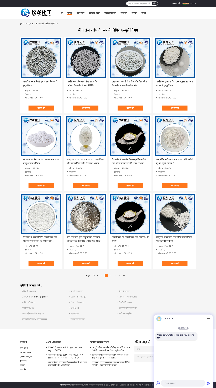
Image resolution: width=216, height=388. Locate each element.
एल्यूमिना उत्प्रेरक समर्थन (128, 308)
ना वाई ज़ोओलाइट (77, 291)
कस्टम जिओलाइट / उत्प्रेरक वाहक (34, 319)
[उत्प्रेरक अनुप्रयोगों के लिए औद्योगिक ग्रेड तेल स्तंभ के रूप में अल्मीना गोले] (130, 58)
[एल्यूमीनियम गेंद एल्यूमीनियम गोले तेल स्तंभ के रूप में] (130, 214)
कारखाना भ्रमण (94, 13)
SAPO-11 (75, 308)
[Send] (208, 383)
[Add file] (158, 383)
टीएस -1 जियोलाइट (78, 302)
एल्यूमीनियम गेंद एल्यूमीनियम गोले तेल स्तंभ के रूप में (130, 239)
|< (97, 276)
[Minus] (208, 318)
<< (102, 276)
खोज (154, 3)
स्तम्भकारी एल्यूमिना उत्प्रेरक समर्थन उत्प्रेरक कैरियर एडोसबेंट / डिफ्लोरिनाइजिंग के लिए (111, 363)
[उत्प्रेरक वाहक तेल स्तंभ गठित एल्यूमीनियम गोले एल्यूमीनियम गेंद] (175, 214)
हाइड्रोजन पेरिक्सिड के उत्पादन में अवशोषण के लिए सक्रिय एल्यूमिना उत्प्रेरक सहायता (110, 356)
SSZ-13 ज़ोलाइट (125, 302)
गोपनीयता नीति (65, 385)
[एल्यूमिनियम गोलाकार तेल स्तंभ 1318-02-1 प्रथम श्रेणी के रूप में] (175, 136)
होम (21, 23)
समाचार (134, 13)
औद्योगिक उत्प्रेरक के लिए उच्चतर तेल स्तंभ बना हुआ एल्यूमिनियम (41, 161)
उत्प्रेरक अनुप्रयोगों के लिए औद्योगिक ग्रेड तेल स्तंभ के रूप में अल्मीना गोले (129, 83)
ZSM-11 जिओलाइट (78, 297)
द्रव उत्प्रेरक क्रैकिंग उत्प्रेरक (33, 313)
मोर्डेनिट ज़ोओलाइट (29, 302)
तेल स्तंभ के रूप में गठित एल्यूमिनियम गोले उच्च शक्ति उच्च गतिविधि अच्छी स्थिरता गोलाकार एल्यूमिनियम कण (129, 161)
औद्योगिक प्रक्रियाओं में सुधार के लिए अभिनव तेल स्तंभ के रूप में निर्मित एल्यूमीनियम (82, 83)
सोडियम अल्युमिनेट (126, 313)
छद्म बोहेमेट (75, 313)
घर (62, 13)
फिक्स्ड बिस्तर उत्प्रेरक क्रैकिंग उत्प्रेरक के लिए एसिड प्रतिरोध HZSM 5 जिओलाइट (67, 363)
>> (124, 276)
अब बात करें (176, 3)
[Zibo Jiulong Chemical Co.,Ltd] (36, 13)
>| (128, 276)
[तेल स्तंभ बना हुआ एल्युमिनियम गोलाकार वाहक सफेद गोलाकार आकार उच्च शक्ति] (86, 214)
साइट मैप (23, 369)
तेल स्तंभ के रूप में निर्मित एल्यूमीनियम (35, 297)
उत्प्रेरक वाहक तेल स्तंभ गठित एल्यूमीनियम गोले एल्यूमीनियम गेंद (174, 239)
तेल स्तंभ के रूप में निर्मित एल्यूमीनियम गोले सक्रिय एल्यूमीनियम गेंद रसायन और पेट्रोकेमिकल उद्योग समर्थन (40, 239)
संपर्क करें (124, 13)
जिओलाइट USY (28, 308)
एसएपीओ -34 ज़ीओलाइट (128, 297)
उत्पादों (69, 13)
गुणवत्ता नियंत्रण (110, 13)
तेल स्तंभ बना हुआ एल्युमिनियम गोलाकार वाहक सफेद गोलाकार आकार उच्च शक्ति (83, 239)
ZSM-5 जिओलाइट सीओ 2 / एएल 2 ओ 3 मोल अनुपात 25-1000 (65, 349)
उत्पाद (27, 23)
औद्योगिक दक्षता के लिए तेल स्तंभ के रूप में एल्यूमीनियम (40, 83)
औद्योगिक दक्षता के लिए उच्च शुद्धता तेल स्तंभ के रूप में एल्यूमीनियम (174, 83)
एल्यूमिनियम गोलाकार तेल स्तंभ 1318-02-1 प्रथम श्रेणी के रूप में (174, 161)
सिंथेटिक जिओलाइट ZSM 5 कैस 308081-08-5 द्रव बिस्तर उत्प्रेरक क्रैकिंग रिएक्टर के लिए (66, 356)
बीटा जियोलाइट (124, 291)
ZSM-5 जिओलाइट (29, 291)
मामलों (144, 13)
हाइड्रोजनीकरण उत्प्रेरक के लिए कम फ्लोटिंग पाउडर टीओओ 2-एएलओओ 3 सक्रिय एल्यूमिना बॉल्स (111, 349)
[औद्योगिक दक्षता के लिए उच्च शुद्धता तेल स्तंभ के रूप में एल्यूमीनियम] (175, 58)
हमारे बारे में (80, 13)
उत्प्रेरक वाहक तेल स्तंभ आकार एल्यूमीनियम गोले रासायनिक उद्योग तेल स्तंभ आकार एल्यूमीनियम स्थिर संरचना (85, 161)
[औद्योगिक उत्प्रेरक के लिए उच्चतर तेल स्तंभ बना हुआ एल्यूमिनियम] (41, 136)
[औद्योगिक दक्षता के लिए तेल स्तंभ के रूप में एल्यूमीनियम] (41, 58)
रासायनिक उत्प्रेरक (77, 319)
